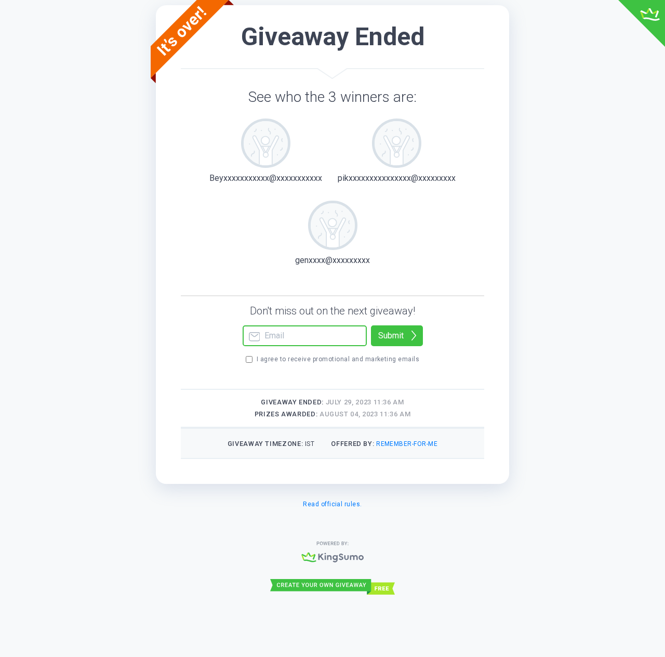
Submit (391, 335)
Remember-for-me (406, 444)
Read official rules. (332, 504)
